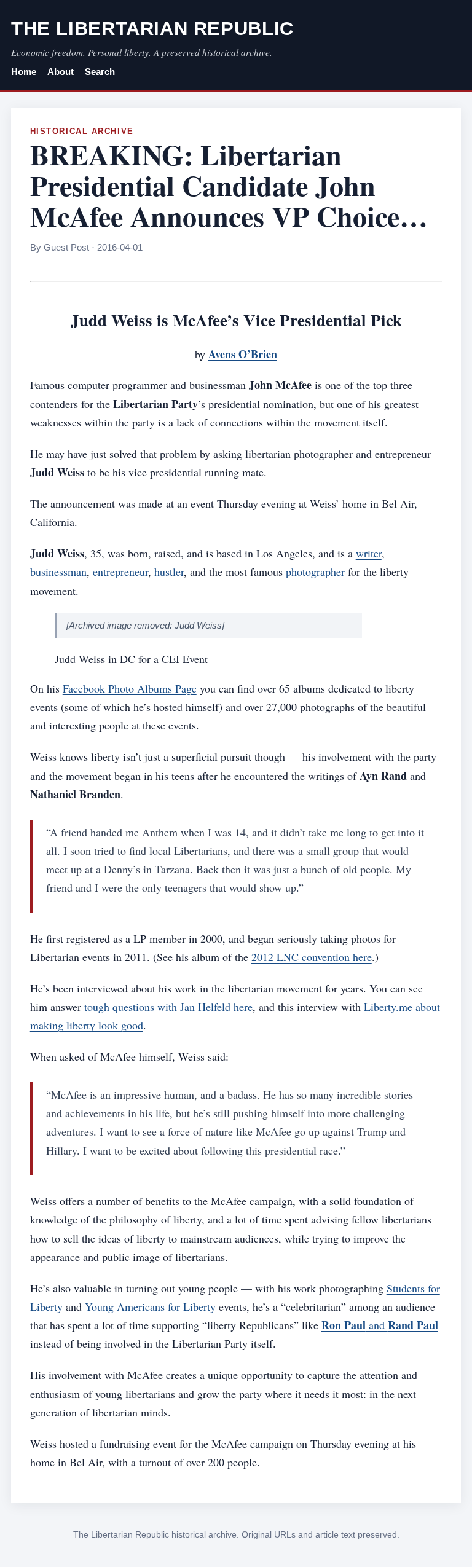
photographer (315, 571)
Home (23, 72)
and (379, 1325)
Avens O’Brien (242, 354)
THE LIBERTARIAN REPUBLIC (152, 28)
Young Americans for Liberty (150, 1306)
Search (100, 72)
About (60, 72)
